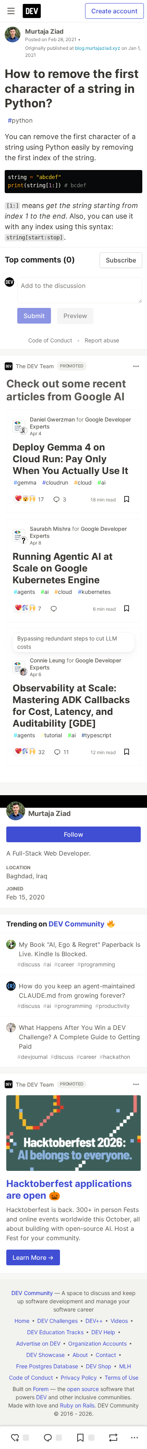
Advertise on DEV (38, 1343)
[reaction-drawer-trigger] (19, 1437)
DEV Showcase (45, 1354)
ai (101, 482)
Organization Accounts (97, 1343)
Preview (75, 316)
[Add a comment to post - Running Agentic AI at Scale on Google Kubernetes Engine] (55, 609)
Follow (73, 834)
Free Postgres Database (47, 1366)
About (80, 1354)
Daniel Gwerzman (53, 419)
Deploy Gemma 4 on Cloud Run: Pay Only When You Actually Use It (70, 458)
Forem (41, 1389)
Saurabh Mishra (51, 528)
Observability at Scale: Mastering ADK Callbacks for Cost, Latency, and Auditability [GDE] (71, 705)
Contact (106, 1354)
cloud (83, 482)
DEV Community (77, 924)
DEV (41, 1397)
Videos (119, 1320)
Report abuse (102, 340)
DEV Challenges (57, 1320)
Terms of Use (121, 1377)
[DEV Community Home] (32, 11)
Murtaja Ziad (44, 31)
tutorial (51, 735)
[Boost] (113, 1437)
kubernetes (94, 591)
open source (83, 1389)
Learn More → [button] (33, 1257)
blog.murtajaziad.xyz (97, 48)
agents (24, 591)
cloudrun (55, 482)
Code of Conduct (50, 340)
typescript (96, 735)
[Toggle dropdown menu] (136, 366)
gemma (25, 482)
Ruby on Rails (77, 1405)
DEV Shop (98, 1366)
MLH (125, 1366)
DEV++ (94, 1320)
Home (22, 1320)
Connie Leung (48, 660)
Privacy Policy (79, 1377)
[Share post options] (134, 1437)
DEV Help (103, 1332)
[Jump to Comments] (52, 1437)
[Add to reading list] (85, 1437)
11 (66, 752)
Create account (114, 11)
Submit (34, 316)
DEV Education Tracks (55, 1332)
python (20, 120)
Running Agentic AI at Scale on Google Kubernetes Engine (63, 568)
